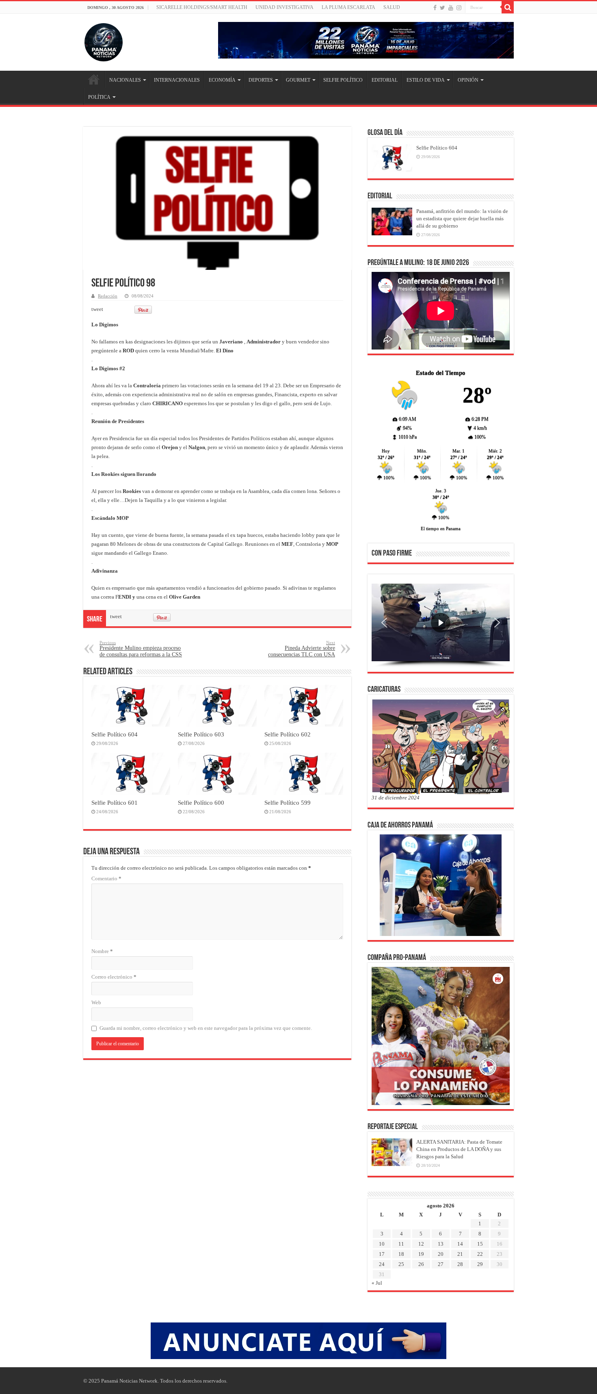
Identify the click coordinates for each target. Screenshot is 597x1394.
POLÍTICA (99, 97)
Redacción (107, 295)
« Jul (377, 1283)
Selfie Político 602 (287, 734)
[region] (441, 625)
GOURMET (298, 80)
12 (421, 1244)
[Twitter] (442, 8)
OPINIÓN (468, 80)
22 (480, 1254)
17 (382, 1254)
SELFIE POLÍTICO (343, 80)
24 (382, 1264)
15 (480, 1244)
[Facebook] (435, 8)
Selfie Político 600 (201, 802)
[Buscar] (508, 7)
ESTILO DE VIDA (426, 80)
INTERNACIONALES (177, 80)
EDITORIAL (385, 80)
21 (460, 1254)
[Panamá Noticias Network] (103, 40)
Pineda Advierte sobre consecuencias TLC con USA (301, 649)
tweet (97, 309)
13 (440, 1244)
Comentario (106, 878)
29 (480, 1264)
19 (421, 1254)
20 (440, 1254)
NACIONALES (125, 80)
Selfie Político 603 (201, 734)
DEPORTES (261, 80)
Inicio (93, 79)
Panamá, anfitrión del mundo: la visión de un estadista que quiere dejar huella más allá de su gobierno (462, 218)
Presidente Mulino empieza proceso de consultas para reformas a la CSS (141, 649)
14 (460, 1244)
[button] (384, 622)
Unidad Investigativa (284, 7)
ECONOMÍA (222, 80)
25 (401, 1264)
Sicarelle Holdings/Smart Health (201, 7)
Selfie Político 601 (114, 802)
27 (440, 1264)
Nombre (102, 951)
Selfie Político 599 (287, 802)
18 (401, 1254)
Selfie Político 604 (114, 734)
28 (460, 1264)
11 (401, 1244)
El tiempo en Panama (441, 528)
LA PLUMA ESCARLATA (348, 7)
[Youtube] (451, 8)
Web (96, 1002)
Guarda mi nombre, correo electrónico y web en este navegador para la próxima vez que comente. (206, 1028)
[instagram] (459, 8)
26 (421, 1264)
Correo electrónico (113, 977)
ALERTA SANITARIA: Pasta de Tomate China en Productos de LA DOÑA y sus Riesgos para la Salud (459, 1149)
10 (382, 1244)
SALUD (391, 7)
